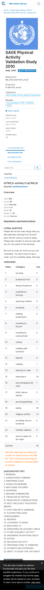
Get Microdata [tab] (15, 162)
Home (6, 10)
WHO (29, 10)
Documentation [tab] (14, 157)
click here (35, 582)
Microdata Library (18, 3)
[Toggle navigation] (38, 3)
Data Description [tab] (15, 153)
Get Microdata (28, 71)
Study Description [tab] (15, 148)
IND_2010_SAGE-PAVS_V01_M (14, 13)
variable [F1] (31, 13)
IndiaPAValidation (10, 178)
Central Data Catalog (17, 10)
